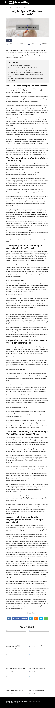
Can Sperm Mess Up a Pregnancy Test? (38, 645)
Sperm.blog (32, 701)
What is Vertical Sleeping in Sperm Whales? (20, 65)
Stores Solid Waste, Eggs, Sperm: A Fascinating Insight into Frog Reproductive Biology (14, 646)
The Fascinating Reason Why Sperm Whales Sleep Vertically (24, 67)
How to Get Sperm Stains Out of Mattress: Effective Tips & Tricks (37, 691)
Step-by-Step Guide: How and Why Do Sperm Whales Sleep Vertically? (27, 70)
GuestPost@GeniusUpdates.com (13, 702)
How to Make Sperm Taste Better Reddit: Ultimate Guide (37, 669)
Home (7, 7)
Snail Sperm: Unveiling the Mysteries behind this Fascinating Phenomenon (15, 691)
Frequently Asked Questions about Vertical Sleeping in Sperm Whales (26, 72)
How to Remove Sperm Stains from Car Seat (15, 669)
